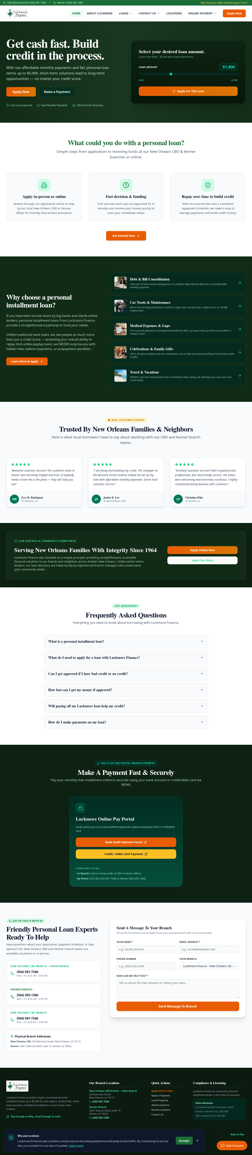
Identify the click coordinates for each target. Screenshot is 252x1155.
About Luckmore (160, 1105)
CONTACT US (147, 13)
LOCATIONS (174, 13)
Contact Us (157, 1114)
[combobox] (209, 966)
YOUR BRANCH (188, 959)
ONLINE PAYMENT (200, 13)
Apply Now (234, 13)
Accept (184, 1140)
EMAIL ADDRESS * (189, 942)
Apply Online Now (202, 550)
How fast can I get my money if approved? (80, 689)
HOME (76, 13)
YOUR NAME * (125, 942)
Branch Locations (160, 1109)
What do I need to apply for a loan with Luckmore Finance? (94, 657)
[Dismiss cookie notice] (197, 1141)
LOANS (123, 13)
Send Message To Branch (177, 1006)
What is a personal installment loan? (76, 641)
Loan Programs (159, 1100)
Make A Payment (160, 1095)
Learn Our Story (202, 560)
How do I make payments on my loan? (77, 722)
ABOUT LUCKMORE (100, 13)
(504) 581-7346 (27, 972)
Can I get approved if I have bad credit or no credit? (88, 673)
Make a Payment (57, 92)
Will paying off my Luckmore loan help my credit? (86, 705)
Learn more (76, 1145)
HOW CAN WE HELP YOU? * (132, 976)
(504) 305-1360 (27, 995)
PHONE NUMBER (126, 959)
